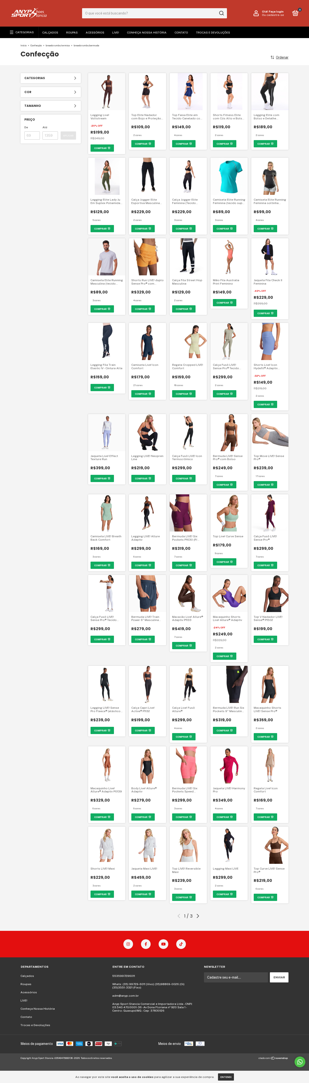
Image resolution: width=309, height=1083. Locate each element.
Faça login (276, 11)
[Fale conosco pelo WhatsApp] (300, 1061)
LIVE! (115, 32)
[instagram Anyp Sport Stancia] (128, 944)
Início (24, 45)
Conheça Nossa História (147, 32)
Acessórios (95, 32)
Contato (181, 32)
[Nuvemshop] (273, 1059)
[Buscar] (221, 13)
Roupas (72, 32)
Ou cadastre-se (273, 15)
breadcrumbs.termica (58, 45)
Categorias (24, 32)
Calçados (50, 32)
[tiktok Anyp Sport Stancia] (181, 944)
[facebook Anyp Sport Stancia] (146, 944)
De (26, 127)
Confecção (36, 45)
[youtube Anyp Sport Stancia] (163, 944)
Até (44, 127)
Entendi (226, 1077)
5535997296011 (123, 976)
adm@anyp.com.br (125, 995)
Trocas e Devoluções (213, 32)
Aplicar (68, 135)
